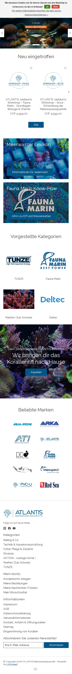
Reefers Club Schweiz (18, 317)
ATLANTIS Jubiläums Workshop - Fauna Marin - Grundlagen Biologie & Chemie (19, 104)
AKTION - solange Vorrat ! (19, 558)
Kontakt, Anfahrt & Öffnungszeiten (24, 622)
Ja (47, 7)
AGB (6, 608)
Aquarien (36, 372)
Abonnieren (56, 645)
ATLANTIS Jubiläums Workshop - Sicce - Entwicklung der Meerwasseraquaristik (53, 104)
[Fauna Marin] (49, 454)
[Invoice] (35, 669)
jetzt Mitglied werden (36, 38)
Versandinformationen (17, 617)
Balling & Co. (11, 540)
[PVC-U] (22, 485)
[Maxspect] (49, 470)
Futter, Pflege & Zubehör (18, 549)
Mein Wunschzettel (15, 592)
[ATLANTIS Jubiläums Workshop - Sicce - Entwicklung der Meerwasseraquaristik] (53, 80)
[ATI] (22, 439)
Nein (55, 7)
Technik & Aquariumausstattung (23, 544)
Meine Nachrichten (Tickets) (20, 587)
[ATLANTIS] (49, 439)
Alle (36, 124)
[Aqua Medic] (22, 424)
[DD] (22, 454)
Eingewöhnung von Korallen (20, 631)
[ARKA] (49, 424)
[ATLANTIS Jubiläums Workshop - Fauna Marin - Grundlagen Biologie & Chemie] (18, 80)
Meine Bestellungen (15, 583)
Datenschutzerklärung (17, 613)
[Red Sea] (49, 485)
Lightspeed (12, 664)
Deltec (53, 317)
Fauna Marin (53, 278)
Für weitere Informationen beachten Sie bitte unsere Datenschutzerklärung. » (36, 13)
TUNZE (18, 278)
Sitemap (8, 626)
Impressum (10, 604)
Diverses (8, 553)
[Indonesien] (22, 470)
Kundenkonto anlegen (17, 578)
